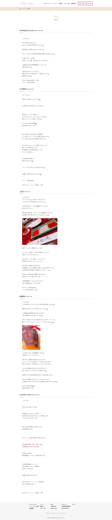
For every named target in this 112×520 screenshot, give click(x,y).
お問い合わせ (54, 508)
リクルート (64, 504)
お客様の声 (53, 506)
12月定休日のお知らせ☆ (27, 394)
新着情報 (31, 508)
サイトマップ (62, 513)
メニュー (42, 504)
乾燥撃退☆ (22, 296)
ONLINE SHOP (65, 508)
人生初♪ (21, 191)
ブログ (24, 8)
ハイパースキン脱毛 (34, 506)
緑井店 (28, 8)
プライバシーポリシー (51, 513)
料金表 (41, 506)
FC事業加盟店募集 (65, 506)
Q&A (52, 504)
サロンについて (33, 504)
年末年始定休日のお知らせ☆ (28, 30)
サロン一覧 (42, 508)
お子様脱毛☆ (23, 89)
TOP (20, 8)
